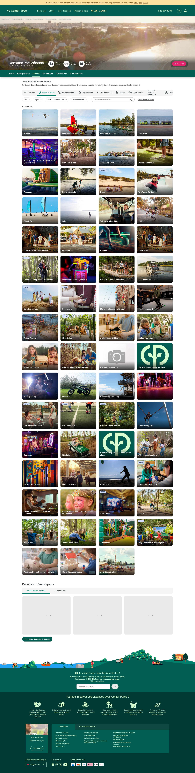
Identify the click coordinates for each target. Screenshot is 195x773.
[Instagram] (57, 765)
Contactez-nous (89, 735)
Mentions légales (119, 740)
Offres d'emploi (61, 741)
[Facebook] (53, 765)
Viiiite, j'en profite (141, 3)
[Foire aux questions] (179, 11)
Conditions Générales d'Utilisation (120, 736)
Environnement (78, 100)
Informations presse (62, 743)
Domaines (41, 11)
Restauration (48, 74)
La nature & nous (61, 738)
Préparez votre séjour (92, 738)
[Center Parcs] (17, 11)
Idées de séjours (64, 11)
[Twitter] (60, 765)
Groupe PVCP (60, 746)
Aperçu (12, 74)
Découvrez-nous (81, 11)
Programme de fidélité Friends (66, 735)
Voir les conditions (97, 681)
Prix (25, 100)
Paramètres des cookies (121, 747)
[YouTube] (65, 765)
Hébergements (23, 74)
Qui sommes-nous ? (62, 733)
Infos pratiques (76, 74)
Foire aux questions (91, 733)
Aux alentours (61, 74)
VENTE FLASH (100, 11)
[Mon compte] (185, 11)
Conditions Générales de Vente (124, 733)
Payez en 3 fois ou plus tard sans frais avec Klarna (95, 741)
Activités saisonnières (55, 100)
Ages (37, 100)
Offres (51, 11)
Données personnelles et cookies (122, 743)
